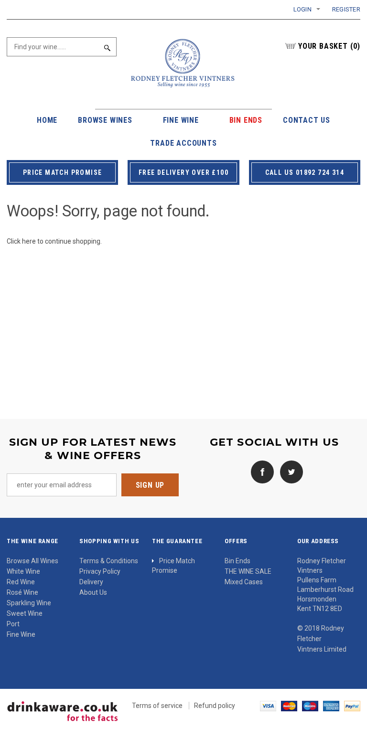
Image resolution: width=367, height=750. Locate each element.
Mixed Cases (244, 582)
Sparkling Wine (29, 603)
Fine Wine (21, 634)
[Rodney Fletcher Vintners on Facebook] (260, 471)
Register (346, 9)
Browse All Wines (32, 561)
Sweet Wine (25, 613)
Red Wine (21, 582)
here (29, 241)
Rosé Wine (22, 592)
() (329, 46)
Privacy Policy (99, 571)
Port (13, 624)
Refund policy (214, 705)
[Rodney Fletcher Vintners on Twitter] (289, 471)
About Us (93, 592)
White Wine (23, 571)
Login (302, 9)
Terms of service (157, 705)
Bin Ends (237, 561)
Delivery (91, 582)
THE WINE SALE (248, 571)
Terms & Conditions (108, 561)
